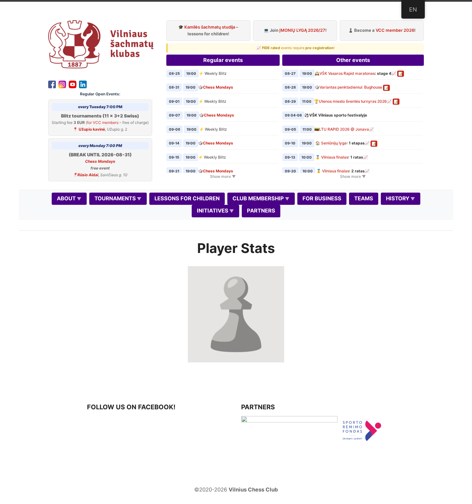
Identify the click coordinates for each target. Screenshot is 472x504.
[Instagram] (62, 84)
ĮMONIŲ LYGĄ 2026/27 (302, 30)
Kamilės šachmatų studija (209, 27)
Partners (261, 210)
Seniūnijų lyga (333, 143)
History (397, 198)
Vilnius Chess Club (253, 489)
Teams (363, 198)
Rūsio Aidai (87, 174)
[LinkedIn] (83, 84)
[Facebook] (52, 84)
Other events (353, 60)
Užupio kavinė (92, 129)
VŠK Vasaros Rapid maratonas (347, 73)
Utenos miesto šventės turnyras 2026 (353, 101)
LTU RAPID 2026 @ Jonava (344, 129)
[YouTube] (72, 84)
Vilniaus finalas (334, 157)
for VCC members (102, 122)
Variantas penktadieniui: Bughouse (350, 87)
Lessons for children (187, 198)
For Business (321, 198)
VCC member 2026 (395, 30)
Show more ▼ (223, 176)
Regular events (223, 60)
